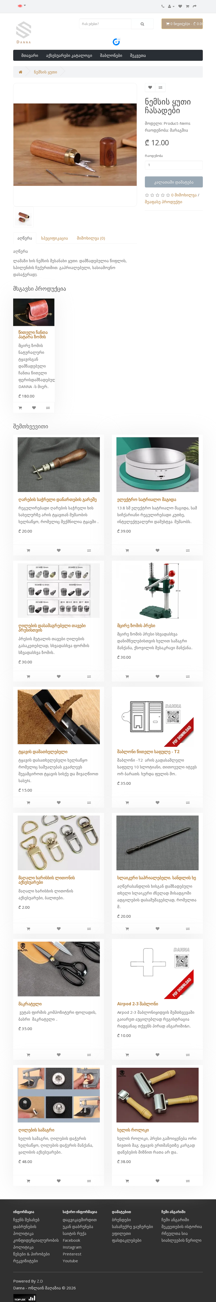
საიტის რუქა (74, 1233)
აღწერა (24, 238)
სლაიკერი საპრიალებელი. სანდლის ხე (156, 878)
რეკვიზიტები (25, 1260)
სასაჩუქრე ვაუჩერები (132, 1226)
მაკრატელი (30, 1004)
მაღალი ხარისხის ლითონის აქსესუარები (46, 880)
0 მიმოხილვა (184, 194)
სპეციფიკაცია (54, 238)
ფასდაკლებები (126, 1240)
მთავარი (29, 55)
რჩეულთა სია (174, 1233)
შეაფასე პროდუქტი (163, 201)
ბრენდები (121, 1219)
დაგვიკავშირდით (80, 1219)
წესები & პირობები (31, 1253)
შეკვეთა (138, 55)
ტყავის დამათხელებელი (42, 751)
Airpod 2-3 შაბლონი (137, 1004)
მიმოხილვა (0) (91, 238)
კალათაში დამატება (174, 182)
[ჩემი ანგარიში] (171, 6)
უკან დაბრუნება (78, 1226)
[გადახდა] (195, 6)
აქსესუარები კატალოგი (69, 55)
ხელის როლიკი (133, 1130)
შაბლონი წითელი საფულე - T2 (148, 751)
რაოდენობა (154, 155)
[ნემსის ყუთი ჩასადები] (75, 145)
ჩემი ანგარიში (175, 1219)
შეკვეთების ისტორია (181, 1226)
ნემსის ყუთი (45, 71)
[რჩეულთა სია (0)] (180, 6)
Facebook (71, 1240)
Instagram (72, 1247)
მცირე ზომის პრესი (136, 625)
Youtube (70, 1260)
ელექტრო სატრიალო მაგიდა (146, 499)
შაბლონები (111, 55)
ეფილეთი (121, 1233)
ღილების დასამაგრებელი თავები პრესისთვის (52, 628)
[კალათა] (187, 6)
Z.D (40, 1281)
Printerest (72, 1253)
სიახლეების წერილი (181, 1240)
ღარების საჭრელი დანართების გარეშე (57, 499)
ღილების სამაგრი (36, 1130)
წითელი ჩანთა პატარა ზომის (33, 334)
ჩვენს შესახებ (26, 1219)
